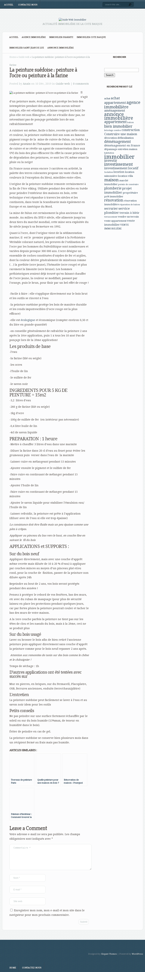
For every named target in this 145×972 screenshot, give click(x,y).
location (118, 172)
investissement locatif (121, 168)
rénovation (113, 200)
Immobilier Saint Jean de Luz (26, 48)
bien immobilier (118, 126)
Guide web (23, 57)
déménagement (117, 141)
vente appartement (115, 220)
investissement (118, 164)
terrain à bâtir (129, 212)
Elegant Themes (109, 954)
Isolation (108, 172)
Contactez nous (28, 5)
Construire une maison (120, 134)
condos (117, 130)
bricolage (108, 130)
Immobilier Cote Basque (91, 37)
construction (131, 130)
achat (107, 98)
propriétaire (130, 192)
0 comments (81, 83)
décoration (110, 137)
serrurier (111, 208)
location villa (125, 176)
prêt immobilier (113, 196)
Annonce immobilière (60, 48)
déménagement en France (122, 145)
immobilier (119, 157)
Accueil (8, 5)
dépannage (110, 149)
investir (110, 160)
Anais (26, 83)
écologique (28, 320)
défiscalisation (125, 137)
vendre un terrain (128, 216)
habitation (109, 153)
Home (12, 57)
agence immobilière (122, 104)
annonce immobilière (118, 116)
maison (111, 179)
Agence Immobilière (34, 37)
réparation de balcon (130, 204)
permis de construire (128, 184)
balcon (130, 122)
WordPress (137, 954)
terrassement (110, 217)
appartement (115, 122)
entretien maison (127, 149)
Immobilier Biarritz (61, 37)
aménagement (114, 110)
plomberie (113, 188)
